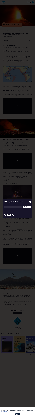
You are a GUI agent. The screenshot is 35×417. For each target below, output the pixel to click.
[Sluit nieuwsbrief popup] (30, 202)
